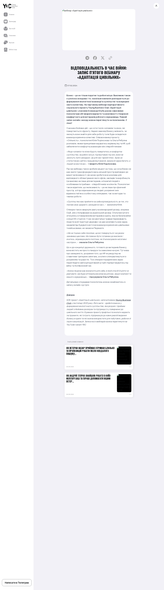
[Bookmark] (130, 367)
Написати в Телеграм (17, 582)
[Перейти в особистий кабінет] (156, 6)
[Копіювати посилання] (110, 58)
